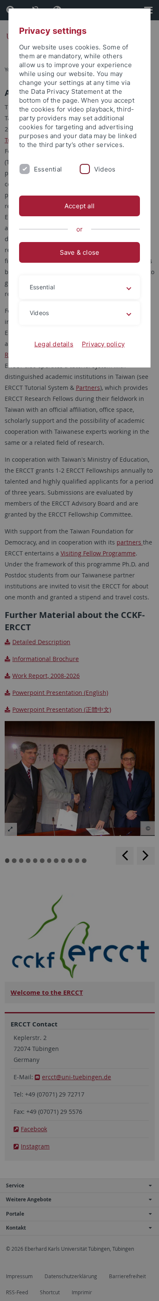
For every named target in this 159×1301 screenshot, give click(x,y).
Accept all (79, 206)
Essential (48, 169)
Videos (104, 169)
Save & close (80, 252)
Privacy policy (103, 344)
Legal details (53, 344)
